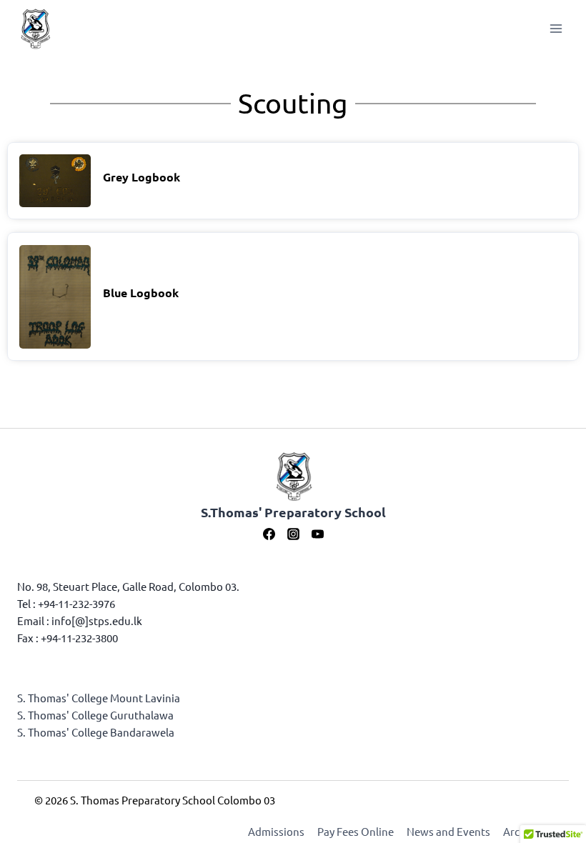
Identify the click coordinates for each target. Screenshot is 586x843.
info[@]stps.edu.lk (96, 620)
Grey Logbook (141, 176)
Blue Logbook (141, 292)
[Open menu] (555, 28)
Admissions (276, 831)
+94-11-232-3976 (76, 603)
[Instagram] (293, 534)
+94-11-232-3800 (79, 637)
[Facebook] (269, 534)
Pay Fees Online (355, 831)
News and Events (448, 831)
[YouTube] (317, 534)
